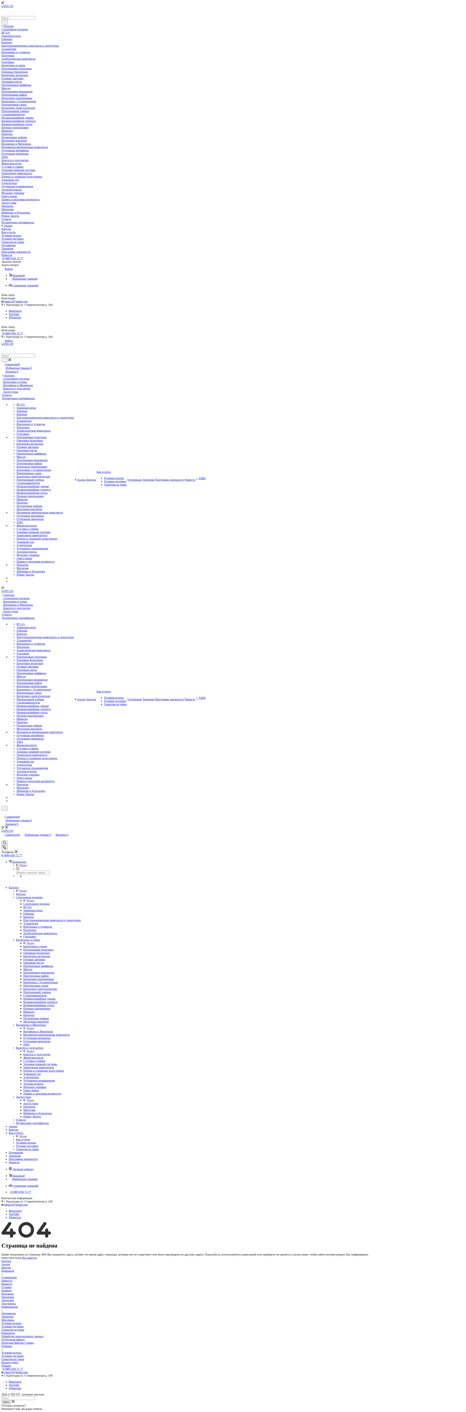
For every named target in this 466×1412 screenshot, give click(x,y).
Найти (6, 1402)
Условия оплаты (11, 1323)
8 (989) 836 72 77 (12, 258)
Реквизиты (8, 1333)
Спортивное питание (36, 903)
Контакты (7, 1293)
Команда (6, 1283)
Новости (6, 1280)
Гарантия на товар (12, 1329)
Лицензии (7, 1300)
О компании (9, 1277)
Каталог (21, 894)
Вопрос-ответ (9, 1362)
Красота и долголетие (36, 1054)
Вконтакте (15, 310)
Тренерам (7, 1316)
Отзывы (6, 1287)
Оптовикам (8, 1313)
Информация (9, 1306)
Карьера (6, 1290)
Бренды (6, 1267)
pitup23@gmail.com (16, 301)
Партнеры (7, 1297)
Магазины (7, 1319)
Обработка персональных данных (22, 1336)
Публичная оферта (13, 1339)
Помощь (6, 1346)
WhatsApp (15, 317)
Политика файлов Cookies (17, 1342)
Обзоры (6, 1365)
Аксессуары (30, 1103)
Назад (23, 865)
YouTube (14, 314)
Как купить (23, 1139)
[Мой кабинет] (3, 813)
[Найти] (4, 22)
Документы (8, 1303)
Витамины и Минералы (38, 1031)
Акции (5, 1264)
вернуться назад (11, 1257)
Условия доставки (12, 1326)
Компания (7, 1270)
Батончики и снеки (35, 946)
